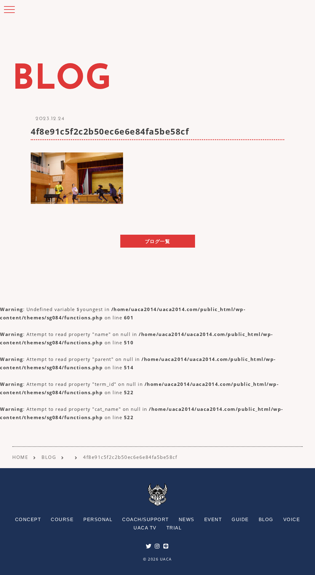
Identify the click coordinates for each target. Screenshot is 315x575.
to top (302, 564)
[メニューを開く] (9, 9)
